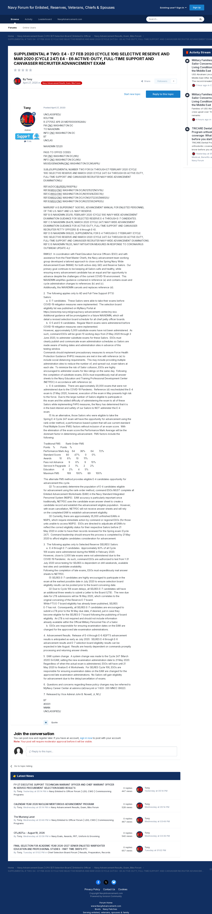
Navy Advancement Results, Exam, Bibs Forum (75, 807)
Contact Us (109, 889)
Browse (15, 19)
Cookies (122, 889)
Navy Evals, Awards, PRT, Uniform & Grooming (76, 836)
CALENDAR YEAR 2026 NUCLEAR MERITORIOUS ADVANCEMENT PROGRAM (54, 804)
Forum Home (106, 902)
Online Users (29, 27)
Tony (29, 79)
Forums (12, 27)
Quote (54, 722)
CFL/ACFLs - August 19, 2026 (29, 833)
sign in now (86, 738)
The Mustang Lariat (24, 817)
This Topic (187, 19)
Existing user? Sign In (172, 7)
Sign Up (197, 7)
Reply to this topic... (42, 751)
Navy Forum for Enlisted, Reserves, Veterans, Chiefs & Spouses (61, 7)
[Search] (200, 19)
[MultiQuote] (46, 722)
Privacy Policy (92, 889)
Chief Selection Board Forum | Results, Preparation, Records (79, 852)
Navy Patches (110, 909)
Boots (98, 909)
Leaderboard (45, 19)
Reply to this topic (163, 94)
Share (146, 81)
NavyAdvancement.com (70, 19)
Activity (28, 19)
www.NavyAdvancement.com (106, 906)
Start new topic (132, 94)
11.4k (28, 141)
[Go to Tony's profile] (17, 81)
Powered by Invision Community (106, 896)
